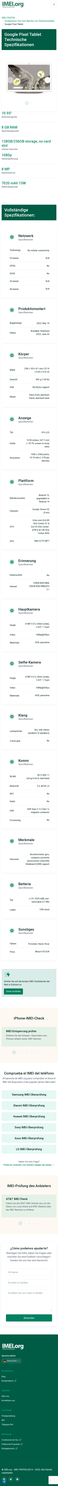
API (3, 1420)
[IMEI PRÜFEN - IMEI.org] (13, 4)
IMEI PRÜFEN (8, 17)
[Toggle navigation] (54, 4)
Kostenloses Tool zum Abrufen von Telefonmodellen (29, 21)
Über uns (5, 1396)
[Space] (13, 1346)
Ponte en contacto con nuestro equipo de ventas (28, 1165)
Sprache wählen (9, 1356)
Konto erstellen (13, 991)
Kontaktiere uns (8, 1400)
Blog (3, 1376)
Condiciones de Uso (10, 1440)
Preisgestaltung (8, 1416)
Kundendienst (8, 1381)
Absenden (29, 1318)
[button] (48, 80)
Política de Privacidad (11, 1444)
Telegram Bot (7, 1424)
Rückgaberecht (8, 1448)
